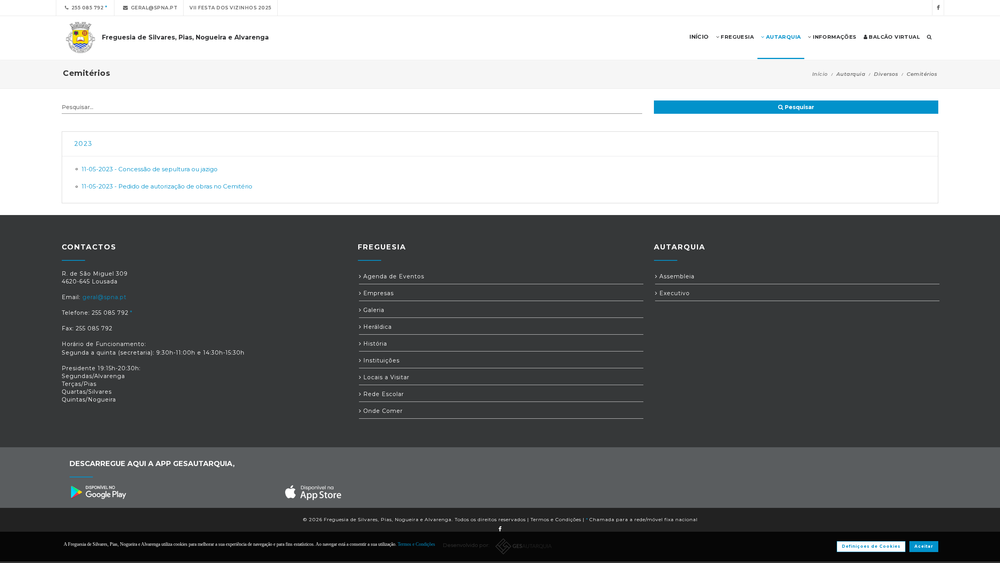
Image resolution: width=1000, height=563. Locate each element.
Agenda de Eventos (392, 276)
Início (820, 74)
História (374, 343)
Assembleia (676, 276)
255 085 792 (86, 8)
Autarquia (782, 37)
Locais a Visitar (385, 377)
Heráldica (376, 326)
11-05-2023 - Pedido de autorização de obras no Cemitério (167, 186)
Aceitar (923, 546)
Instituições (380, 360)
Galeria (372, 310)
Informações (834, 37)
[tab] (500, 144)
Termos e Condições (555, 519)
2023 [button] (83, 143)
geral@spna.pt (153, 8)
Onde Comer (382, 410)
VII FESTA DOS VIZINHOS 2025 (230, 8)
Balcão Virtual (893, 37)
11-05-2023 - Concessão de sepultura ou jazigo (150, 169)
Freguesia (736, 37)
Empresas (377, 293)
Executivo (673, 293)
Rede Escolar (382, 394)
